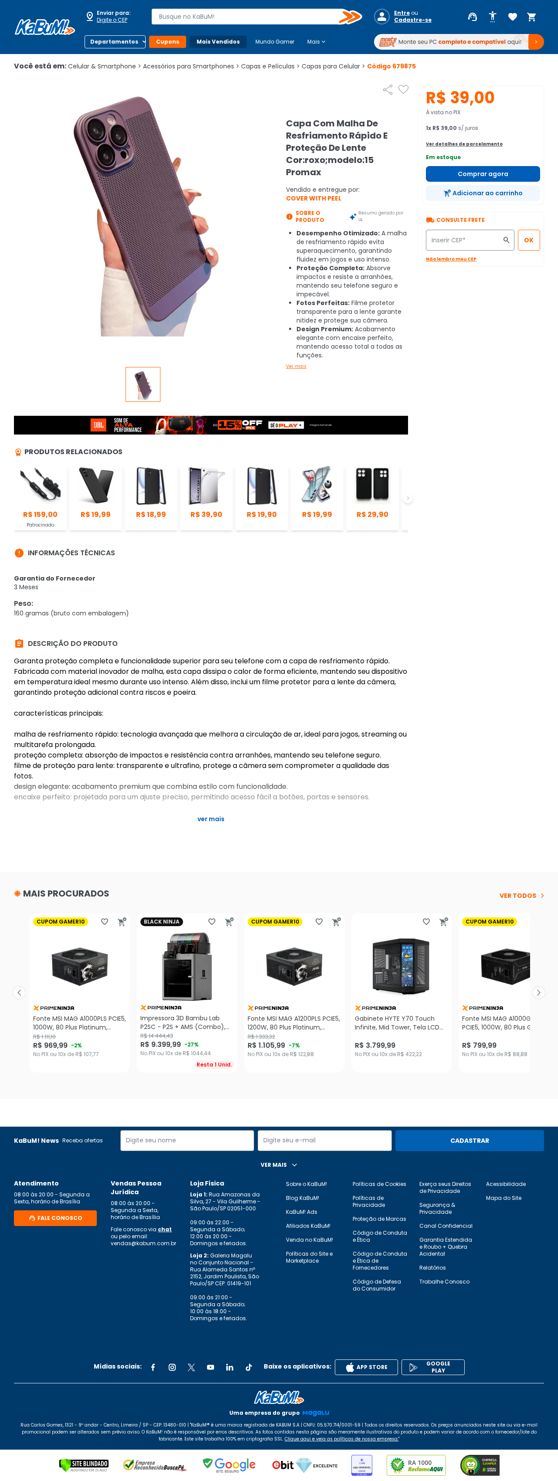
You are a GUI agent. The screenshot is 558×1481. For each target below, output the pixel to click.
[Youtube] (210, 1367)
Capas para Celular (333, 66)
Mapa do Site (503, 1198)
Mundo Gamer (274, 41)
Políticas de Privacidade (369, 1201)
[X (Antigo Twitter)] (191, 1367)
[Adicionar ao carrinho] (122, 922)
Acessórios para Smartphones (191, 66)
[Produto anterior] (19, 993)
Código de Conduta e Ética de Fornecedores (380, 1260)
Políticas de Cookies (379, 1184)
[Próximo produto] (539, 993)
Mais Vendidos (218, 41)
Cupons (167, 41)
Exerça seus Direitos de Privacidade (445, 1187)
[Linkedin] (230, 1367)
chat (165, 1229)
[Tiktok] (249, 1367)
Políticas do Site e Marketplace (309, 1257)
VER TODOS (518, 895)
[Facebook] (153, 1367)
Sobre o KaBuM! (306, 1184)
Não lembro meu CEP (451, 259)
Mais (317, 41)
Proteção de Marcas (379, 1219)
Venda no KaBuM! (309, 1239)
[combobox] (251, 16)
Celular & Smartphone (104, 66)
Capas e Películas (270, 66)
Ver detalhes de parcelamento (464, 144)
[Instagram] (172, 1367)
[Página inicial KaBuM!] (45, 27)
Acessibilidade (506, 1184)
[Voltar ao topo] (279, 1397)
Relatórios (432, 1267)
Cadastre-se (413, 20)
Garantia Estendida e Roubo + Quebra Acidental (445, 1246)
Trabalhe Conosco (444, 1281)
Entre (402, 13)
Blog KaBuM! (302, 1198)
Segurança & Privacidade (437, 1208)
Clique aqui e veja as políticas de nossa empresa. (341, 1439)
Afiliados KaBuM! (308, 1226)
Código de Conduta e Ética (380, 1236)
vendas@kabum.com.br (143, 1243)
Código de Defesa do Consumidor (377, 1285)
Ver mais (296, 366)
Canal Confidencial (446, 1226)
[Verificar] (84, 1465)
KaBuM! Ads (301, 1212)
